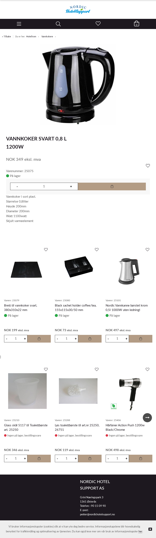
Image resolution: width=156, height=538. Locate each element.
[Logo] (78, 8)
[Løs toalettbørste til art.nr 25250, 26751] (78, 391)
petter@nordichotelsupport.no (97, 514)
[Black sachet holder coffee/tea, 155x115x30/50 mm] (78, 271)
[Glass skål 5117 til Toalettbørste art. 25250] (27, 391)
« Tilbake (6, 36)
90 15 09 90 (98, 506)
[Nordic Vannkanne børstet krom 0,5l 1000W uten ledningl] (129, 271)
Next (147, 417)
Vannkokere (47, 36)
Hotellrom (31, 36)
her (140, 531)
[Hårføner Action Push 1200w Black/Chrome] (129, 391)
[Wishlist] (148, 166)
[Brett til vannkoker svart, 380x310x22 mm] (27, 271)
